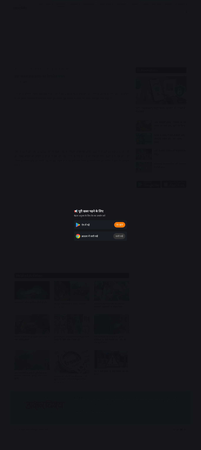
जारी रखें (119, 236)
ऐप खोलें (119, 224)
